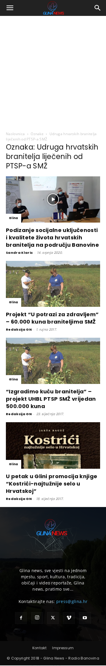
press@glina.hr (71, 601)
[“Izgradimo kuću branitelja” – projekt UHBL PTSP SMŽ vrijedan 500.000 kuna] (53, 361)
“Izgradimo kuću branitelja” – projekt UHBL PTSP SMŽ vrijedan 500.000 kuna (51, 399)
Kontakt (39, 647)
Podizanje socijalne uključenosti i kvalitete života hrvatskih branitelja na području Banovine (52, 237)
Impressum (63, 647)
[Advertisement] (53, 72)
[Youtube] (85, 618)
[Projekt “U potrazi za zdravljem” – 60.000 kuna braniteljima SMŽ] (53, 284)
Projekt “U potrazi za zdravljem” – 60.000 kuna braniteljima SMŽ (52, 318)
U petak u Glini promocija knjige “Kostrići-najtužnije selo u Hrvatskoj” (51, 484)
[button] (10, 8)
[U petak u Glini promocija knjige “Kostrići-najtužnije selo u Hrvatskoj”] (53, 445)
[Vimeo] (69, 618)
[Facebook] (21, 618)
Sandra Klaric (19, 252)
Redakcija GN (19, 329)
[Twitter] (53, 618)
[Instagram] (37, 618)
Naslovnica (15, 133)
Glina (13, 218)
